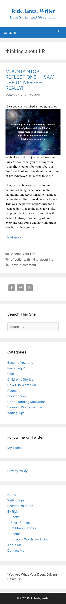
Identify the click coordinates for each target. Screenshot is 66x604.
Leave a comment (23, 265)
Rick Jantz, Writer (33, 11)
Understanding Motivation (26, 402)
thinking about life (40, 259)
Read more (14, 237)
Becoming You (17, 368)
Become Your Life (23, 254)
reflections (17, 259)
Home (11, 494)
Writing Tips (16, 413)
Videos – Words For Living (26, 407)
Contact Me (15, 550)
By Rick (12, 511)
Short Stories (17, 396)
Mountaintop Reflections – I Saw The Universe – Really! (30, 80)
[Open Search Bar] (58, 31)
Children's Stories (20, 379)
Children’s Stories (23, 528)
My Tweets (15, 448)
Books (11, 374)
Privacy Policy (17, 471)
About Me (14, 545)
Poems (12, 390)
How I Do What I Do (21, 385)
